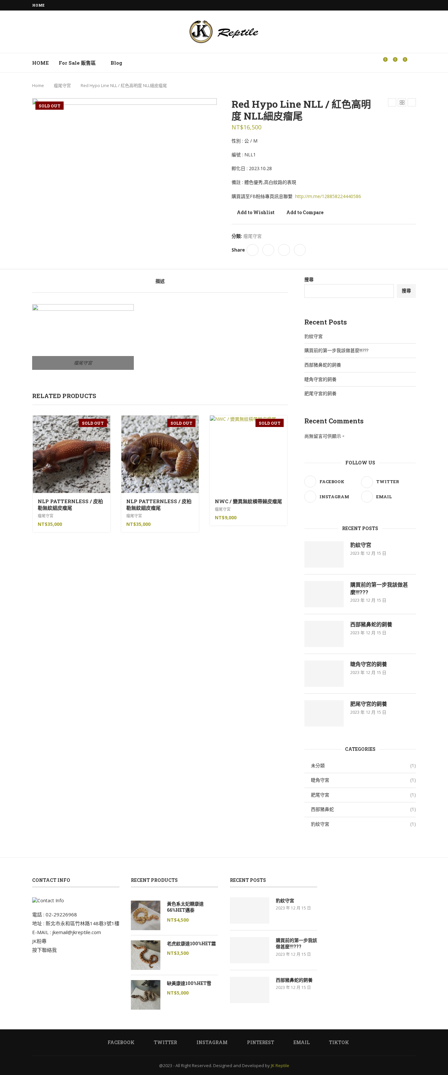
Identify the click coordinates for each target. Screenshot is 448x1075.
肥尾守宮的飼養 (320, 393)
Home (38, 5)
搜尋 (309, 279)
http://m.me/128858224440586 (328, 196)
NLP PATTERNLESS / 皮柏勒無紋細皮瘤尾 (70, 504)
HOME (40, 62)
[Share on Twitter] (268, 250)
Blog (116, 62)
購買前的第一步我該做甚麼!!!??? (336, 350)
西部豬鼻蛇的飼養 (322, 365)
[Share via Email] (300, 250)
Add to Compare (304, 212)
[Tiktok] (414, 5)
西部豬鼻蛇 (363, 809)
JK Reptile (280, 1065)
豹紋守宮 (313, 336)
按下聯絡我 (44, 950)
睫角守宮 (363, 780)
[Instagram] (391, 5)
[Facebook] (376, 5)
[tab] (160, 281)
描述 (160, 281)
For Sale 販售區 (77, 62)
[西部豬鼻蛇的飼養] (324, 634)
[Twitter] (384, 5)
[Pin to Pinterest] (284, 250)
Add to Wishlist (256, 212)
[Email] (406, 5)
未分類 (363, 765)
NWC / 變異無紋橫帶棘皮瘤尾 (248, 501)
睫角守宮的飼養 (320, 379)
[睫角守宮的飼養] (324, 674)
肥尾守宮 (363, 795)
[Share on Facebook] (252, 250)
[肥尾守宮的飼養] (324, 713)
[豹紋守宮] (324, 554)
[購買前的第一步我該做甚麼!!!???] (324, 594)
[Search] (412, 62)
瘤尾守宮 (62, 85)
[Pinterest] (399, 5)
